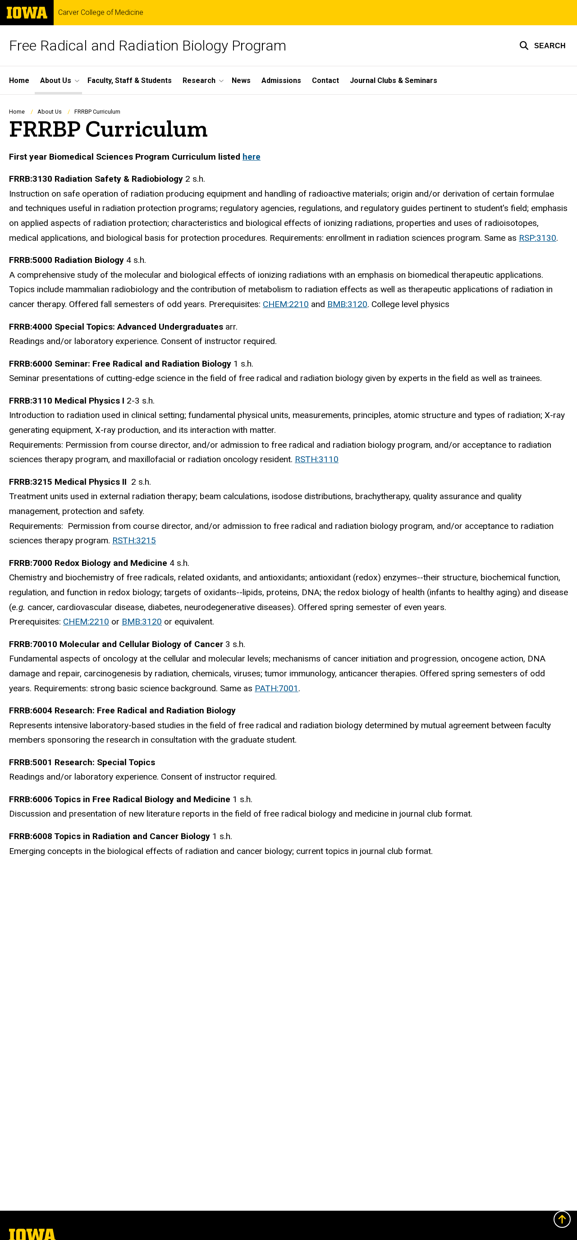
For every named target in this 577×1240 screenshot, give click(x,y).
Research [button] (199, 80)
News (241, 80)
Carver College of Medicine (100, 13)
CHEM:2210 (286, 304)
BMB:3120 (347, 304)
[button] (542, 45)
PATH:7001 (276, 688)
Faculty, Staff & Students (129, 80)
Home (19, 80)
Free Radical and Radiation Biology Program (147, 45)
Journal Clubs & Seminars (393, 80)
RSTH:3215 (134, 540)
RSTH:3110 (317, 459)
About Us (49, 111)
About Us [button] (55, 80)
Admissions (281, 80)
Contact (325, 80)
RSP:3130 (537, 238)
